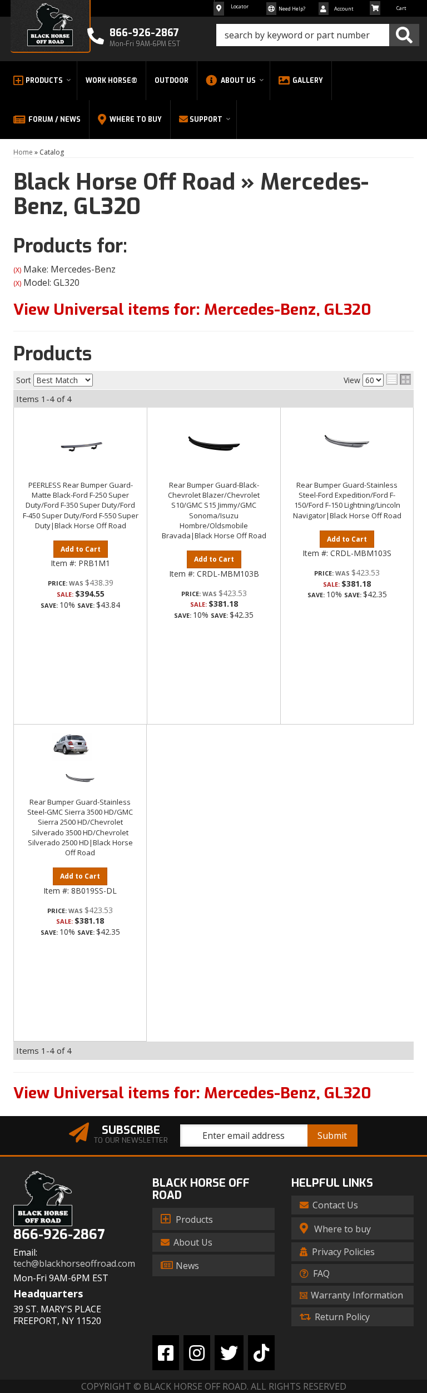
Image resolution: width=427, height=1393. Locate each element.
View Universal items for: (192, 309)
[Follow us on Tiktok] (261, 1352)
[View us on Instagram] (196, 1352)
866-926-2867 (59, 1234)
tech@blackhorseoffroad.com (74, 1264)
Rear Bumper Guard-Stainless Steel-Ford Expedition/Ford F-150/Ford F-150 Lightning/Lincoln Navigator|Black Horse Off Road (347, 500)
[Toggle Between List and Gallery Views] (398, 379)
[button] (317, 35)
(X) (17, 270)
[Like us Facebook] (165, 1352)
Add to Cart (81, 549)
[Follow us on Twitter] (229, 1352)
